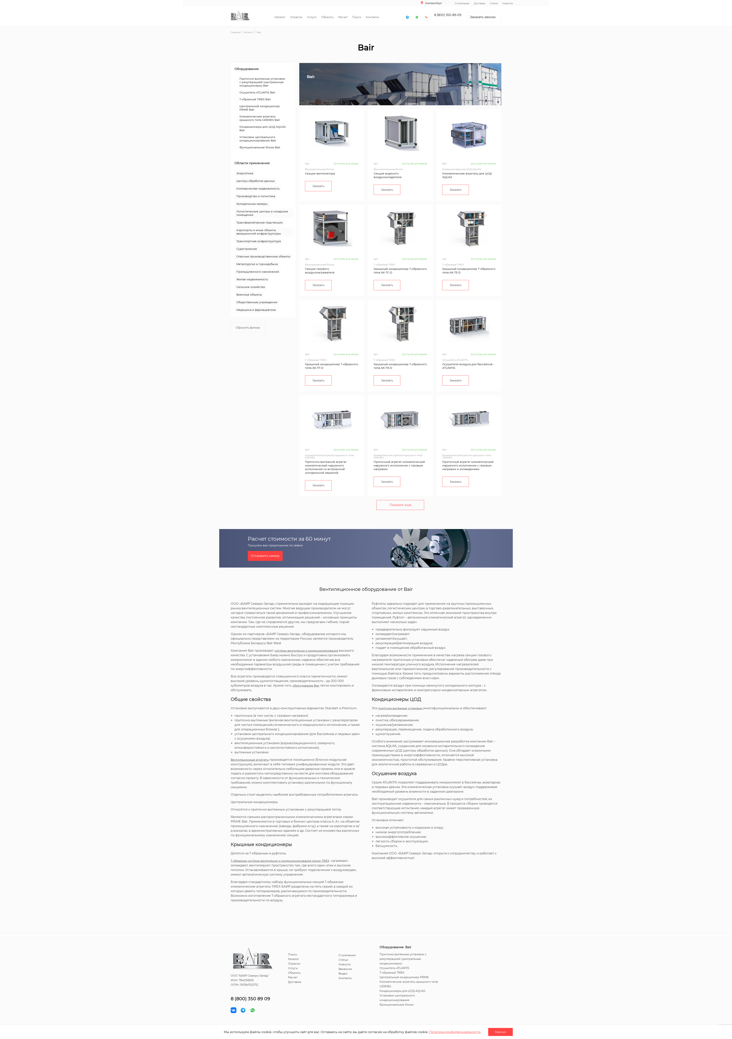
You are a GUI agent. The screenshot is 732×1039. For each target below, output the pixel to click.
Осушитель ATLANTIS (394, 968)
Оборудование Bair (396, 947)
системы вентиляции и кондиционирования (306, 650)
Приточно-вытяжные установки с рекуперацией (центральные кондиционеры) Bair (262, 82)
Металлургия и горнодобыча (257, 264)
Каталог (280, 17)
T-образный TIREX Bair (255, 99)
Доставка (479, 3)
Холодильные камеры (251, 204)
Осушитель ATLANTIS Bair (257, 92)
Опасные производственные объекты (263, 256)
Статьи (494, 3)
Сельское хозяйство (250, 287)
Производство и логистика (255, 196)
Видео (343, 973)
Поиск (356, 17)
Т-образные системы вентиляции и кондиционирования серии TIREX (280, 861)
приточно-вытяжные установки (400, 708)
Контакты (372, 17)
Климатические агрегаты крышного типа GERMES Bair (259, 118)
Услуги (312, 17)
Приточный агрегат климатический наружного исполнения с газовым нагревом (399, 465)
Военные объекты (249, 294)
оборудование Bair (306, 685)
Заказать (318, 186)
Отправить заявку (265, 556)
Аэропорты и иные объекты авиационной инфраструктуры (258, 231)
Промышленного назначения (257, 271)
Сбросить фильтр (248, 327)
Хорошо (500, 1032)
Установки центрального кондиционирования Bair (257, 138)
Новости (507, 3)
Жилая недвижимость (252, 279)
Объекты (327, 17)
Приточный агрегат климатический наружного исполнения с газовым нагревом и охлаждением (468, 465)
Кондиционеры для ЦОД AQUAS (402, 991)
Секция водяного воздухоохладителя (388, 175)
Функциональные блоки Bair (259, 147)
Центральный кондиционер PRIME (404, 977)
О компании (462, 3)
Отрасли (296, 17)
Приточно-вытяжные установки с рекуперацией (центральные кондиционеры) (403, 959)
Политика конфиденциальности (454, 1032)
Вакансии (345, 969)
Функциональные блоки (397, 1004)
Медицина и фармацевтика (256, 310)
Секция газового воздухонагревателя (320, 270)
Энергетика (244, 173)
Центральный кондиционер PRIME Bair (259, 108)
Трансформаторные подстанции (259, 222)
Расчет (343, 17)
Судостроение (246, 249)
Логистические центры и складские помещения (262, 213)
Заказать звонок (483, 17)
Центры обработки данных (255, 181)
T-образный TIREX (392, 972)
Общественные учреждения (256, 302)
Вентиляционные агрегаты (250, 760)
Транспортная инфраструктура (258, 241)
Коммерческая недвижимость (258, 188)
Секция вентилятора (320, 173)
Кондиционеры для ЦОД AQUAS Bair (262, 128)
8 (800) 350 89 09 (250, 998)
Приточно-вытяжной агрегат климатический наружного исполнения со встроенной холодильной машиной (326, 467)
